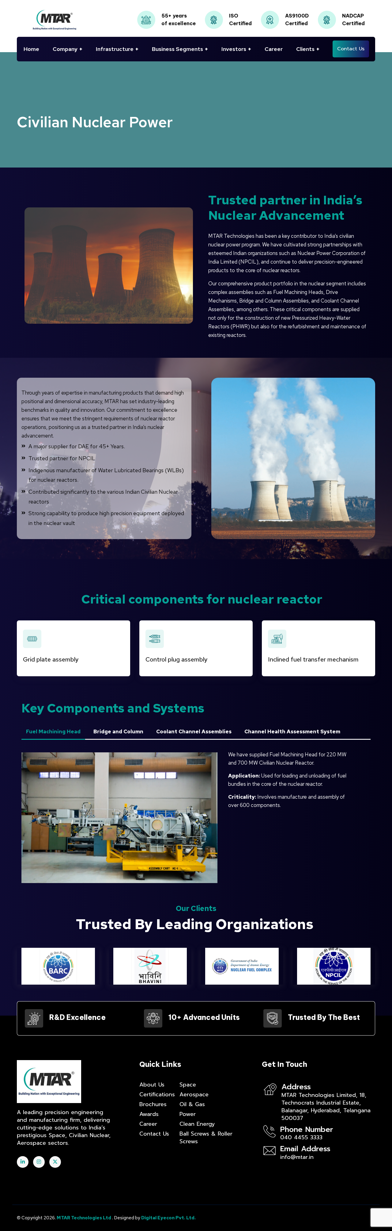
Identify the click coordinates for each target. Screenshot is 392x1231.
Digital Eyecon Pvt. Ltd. (168, 1218)
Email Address (305, 1148)
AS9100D (297, 16)
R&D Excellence (77, 1017)
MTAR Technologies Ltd (84, 1218)
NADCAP (353, 16)
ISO (233, 16)
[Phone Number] (269, 1131)
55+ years (174, 16)
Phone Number (306, 1129)
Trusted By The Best (324, 1017)
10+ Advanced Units (204, 1017)
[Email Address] (269, 1150)
